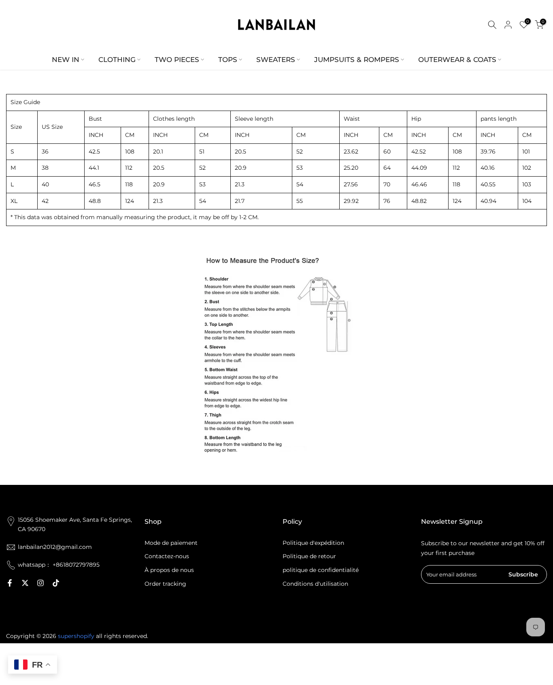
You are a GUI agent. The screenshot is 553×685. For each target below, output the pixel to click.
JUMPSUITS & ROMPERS (356, 59)
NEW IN (65, 59)
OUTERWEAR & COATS (457, 59)
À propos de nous (169, 570)
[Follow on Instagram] (40, 583)
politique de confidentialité (321, 570)
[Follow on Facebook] (9, 583)
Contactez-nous (167, 556)
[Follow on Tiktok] (56, 583)
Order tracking (165, 583)
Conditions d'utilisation (315, 583)
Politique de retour (309, 556)
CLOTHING (117, 59)
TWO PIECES (177, 59)
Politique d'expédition (313, 542)
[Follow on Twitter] (25, 583)
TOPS (227, 59)
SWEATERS (275, 59)
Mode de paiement (171, 542)
